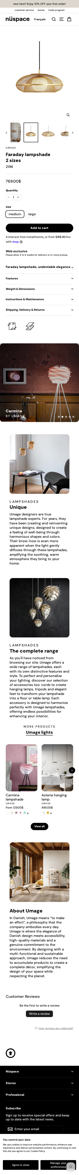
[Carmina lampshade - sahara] (12, 812)
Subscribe (13, 1108)
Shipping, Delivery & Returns (25, 309)
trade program (56, 10)
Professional (15, 1095)
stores (41, 10)
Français (39, 19)
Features (12, 278)
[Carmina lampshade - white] (8, 812)
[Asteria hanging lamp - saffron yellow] (48, 812)
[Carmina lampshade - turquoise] (24, 812)
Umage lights (39, 732)
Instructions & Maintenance (25, 299)
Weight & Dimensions (20, 289)
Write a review (39, 1014)
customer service (24, 10)
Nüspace (12, 1071)
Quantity (12, 190)
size (8, 207)
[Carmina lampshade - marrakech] (16, 812)
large (32, 214)
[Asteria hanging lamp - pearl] (43, 812)
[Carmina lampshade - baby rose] (20, 812)
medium (15, 214)
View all (39, 826)
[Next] (72, 770)
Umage (11, 147)
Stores (11, 1083)
